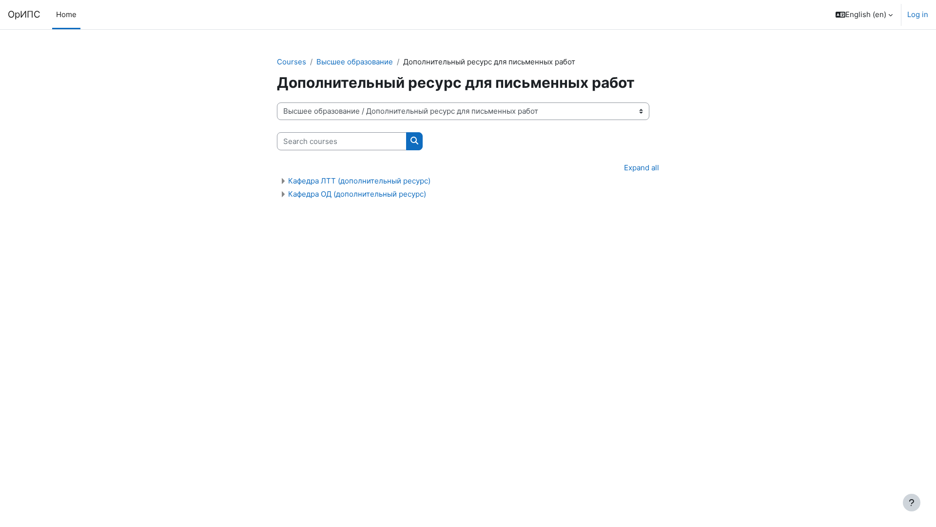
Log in (917, 14)
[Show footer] (911, 502)
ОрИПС (24, 14)
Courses (291, 61)
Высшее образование (354, 61)
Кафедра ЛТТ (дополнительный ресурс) (359, 180)
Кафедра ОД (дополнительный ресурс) (357, 194)
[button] (864, 14)
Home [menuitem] (66, 14)
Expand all (641, 167)
